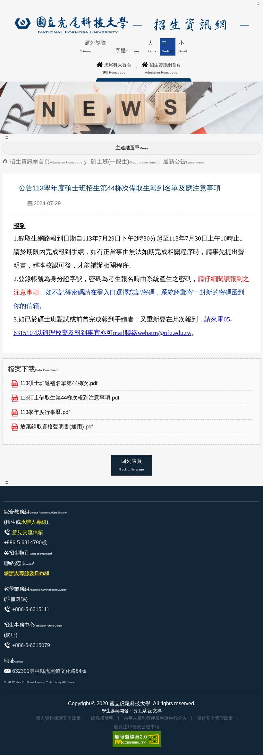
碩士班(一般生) (123, 161)
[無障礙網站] (137, 739)
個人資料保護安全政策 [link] (58, 718)
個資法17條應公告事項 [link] (136, 726)
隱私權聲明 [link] (102, 718)
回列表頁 (131, 464)
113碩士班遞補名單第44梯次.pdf (59, 383)
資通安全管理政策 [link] (215, 718)
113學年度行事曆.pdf (45, 412)
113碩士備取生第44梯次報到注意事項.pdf (69, 398)
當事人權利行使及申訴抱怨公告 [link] (155, 718)
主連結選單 (131, 147)
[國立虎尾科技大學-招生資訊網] (131, 24)
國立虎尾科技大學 (129, 703)
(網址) (10, 635)
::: (257, 3)
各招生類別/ (28, 563)
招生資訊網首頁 (46, 161)
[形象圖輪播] (131, 107)
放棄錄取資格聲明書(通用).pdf (56, 427)
